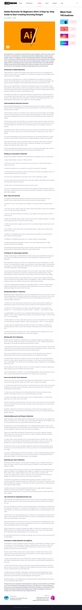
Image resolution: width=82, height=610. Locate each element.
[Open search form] (77, 3)
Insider (72, 43)
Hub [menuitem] (62, 3)
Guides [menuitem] (39, 3)
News (72, 36)
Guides (14, 18)
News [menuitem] (46, 3)
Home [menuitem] (20, 3)
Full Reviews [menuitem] (29, 3)
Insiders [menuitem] (55, 3)
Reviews (73, 21)
